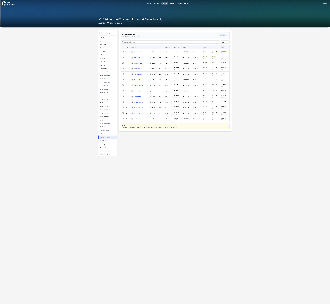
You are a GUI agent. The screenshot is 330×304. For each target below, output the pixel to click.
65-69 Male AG (104, 140)
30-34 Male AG (104, 92)
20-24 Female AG (105, 75)
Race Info (172, 3)
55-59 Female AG (105, 123)
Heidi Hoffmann (138, 119)
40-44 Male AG (104, 106)
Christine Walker (138, 74)
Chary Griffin (137, 80)
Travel (180, 3)
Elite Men (102, 37)
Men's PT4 (103, 61)
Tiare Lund (137, 68)
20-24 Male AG (104, 79)
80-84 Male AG (104, 154)
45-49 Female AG (105, 110)
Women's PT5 (103, 65)
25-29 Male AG (104, 85)
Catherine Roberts (139, 85)
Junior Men (103, 44)
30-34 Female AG (105, 89)
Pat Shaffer (137, 113)
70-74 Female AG (104, 144)
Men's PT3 (103, 58)
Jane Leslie (137, 57)
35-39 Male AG (104, 99)
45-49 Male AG (104, 113)
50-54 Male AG (104, 120)
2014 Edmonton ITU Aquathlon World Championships (131, 19)
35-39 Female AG (105, 96)
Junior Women (104, 48)
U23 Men (102, 51)
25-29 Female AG (105, 82)
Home (149, 3)
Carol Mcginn (137, 96)
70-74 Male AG (104, 147)
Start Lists (156, 3)
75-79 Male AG (104, 151)
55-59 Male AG (104, 127)
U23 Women (103, 55)
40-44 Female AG (105, 103)
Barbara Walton (138, 52)
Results (165, 3)
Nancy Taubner (138, 91)
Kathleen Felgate (138, 108)
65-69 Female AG (105, 137)
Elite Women (103, 41)
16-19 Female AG (104, 68)
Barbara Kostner (138, 102)
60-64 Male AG (104, 134)
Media (186, 3)
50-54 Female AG (105, 116)
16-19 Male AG (104, 72)
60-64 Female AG (105, 130)
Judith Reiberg (138, 63)
